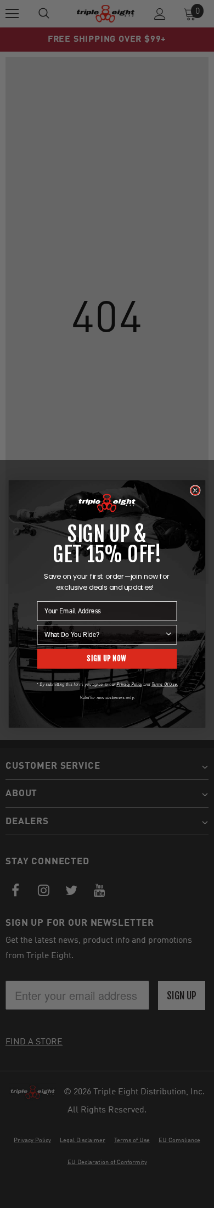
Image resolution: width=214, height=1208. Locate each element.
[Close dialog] (195, 490)
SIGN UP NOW (107, 659)
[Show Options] (168, 634)
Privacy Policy (129, 684)
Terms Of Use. (164, 684)
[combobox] (104, 634)
